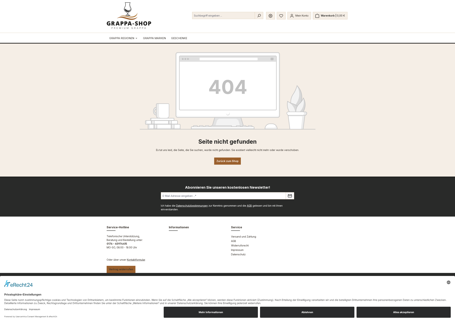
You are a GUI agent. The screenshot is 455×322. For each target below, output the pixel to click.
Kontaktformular (136, 259)
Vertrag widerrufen (121, 269)
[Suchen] (259, 15)
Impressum (237, 249)
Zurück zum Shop (227, 161)
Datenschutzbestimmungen (192, 205)
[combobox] (223, 15)
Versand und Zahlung (243, 236)
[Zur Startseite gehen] (129, 15)
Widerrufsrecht (240, 245)
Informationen (179, 227)
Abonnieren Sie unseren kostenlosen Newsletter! (227, 187)
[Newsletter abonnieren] (290, 195)
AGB (249, 205)
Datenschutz (238, 254)
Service (236, 227)
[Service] (270, 15)
